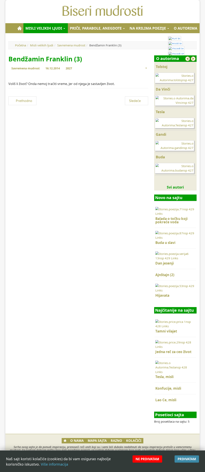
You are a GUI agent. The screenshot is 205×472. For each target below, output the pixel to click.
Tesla (160, 111)
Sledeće (135, 101)
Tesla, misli (164, 376)
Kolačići (133, 440)
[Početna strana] (19, 28)
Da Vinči (163, 89)
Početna (20, 45)
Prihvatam (187, 459)
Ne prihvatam (147, 459)
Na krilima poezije (148, 28)
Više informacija (54, 464)
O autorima (185, 28)
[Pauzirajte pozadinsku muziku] (175, 43)
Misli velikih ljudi (44, 28)
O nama (77, 440)
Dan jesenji (164, 263)
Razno (116, 440)
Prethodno (23, 101)
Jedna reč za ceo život (173, 351)
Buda (160, 157)
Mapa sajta (97, 440)
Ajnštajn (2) (164, 274)
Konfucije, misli (168, 388)
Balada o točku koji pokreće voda (171, 220)
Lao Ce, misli (165, 400)
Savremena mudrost (71, 45)
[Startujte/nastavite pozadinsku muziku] (174, 38)
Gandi (161, 134)
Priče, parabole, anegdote (96, 28)
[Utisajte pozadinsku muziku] (176, 48)
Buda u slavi (165, 242)
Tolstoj (161, 66)
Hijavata (162, 295)
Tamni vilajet (166, 331)
